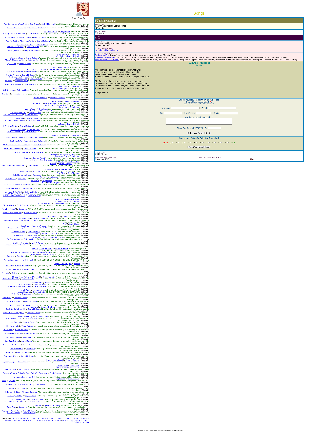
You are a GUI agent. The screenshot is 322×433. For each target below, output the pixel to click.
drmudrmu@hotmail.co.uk (106, 50)
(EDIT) (101, 19)
